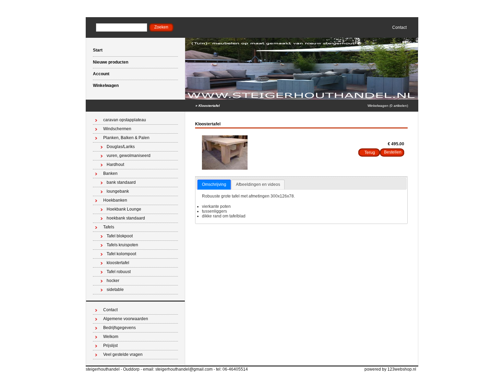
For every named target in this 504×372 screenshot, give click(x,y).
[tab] (214, 185)
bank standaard (121, 182)
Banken (110, 173)
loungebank (118, 191)
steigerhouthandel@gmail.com (184, 369)
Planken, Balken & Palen (126, 137)
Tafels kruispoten (122, 245)
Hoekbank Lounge (124, 209)
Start (98, 50)
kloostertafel (118, 262)
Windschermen (117, 128)
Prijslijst (110, 345)
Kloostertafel (209, 106)
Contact (399, 27)
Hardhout (115, 164)
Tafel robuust (119, 271)
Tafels (108, 227)
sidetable (115, 289)
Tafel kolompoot (121, 253)
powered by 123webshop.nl (390, 369)
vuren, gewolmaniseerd (129, 155)
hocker (113, 280)
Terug (369, 152)
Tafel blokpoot (120, 236)
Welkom (110, 336)
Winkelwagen (106, 85)
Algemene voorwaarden (125, 318)
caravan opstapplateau (124, 119)
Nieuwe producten (110, 62)
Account (101, 73)
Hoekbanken (115, 200)
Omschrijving (214, 184)
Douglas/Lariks (121, 146)
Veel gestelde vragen (123, 354)
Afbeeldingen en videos (258, 184)
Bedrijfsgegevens (119, 327)
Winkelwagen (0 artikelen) (388, 106)
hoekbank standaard (126, 218)
